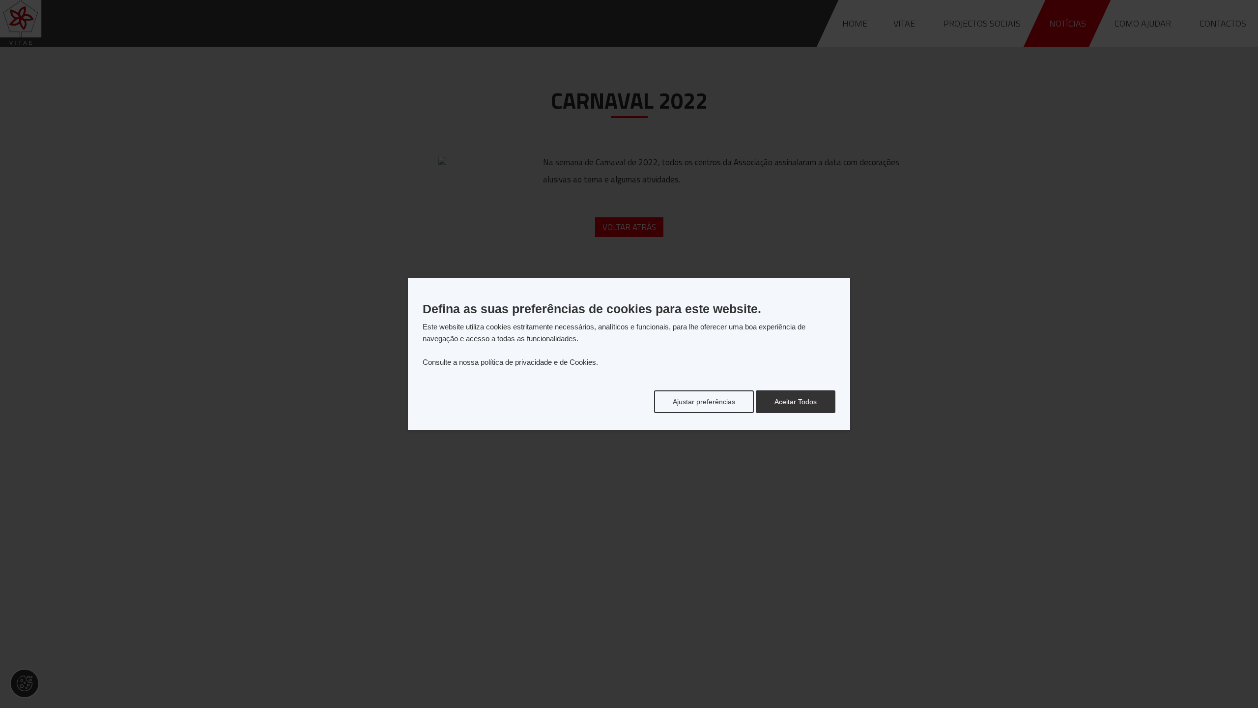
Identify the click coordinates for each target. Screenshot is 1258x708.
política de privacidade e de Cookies (538, 362)
